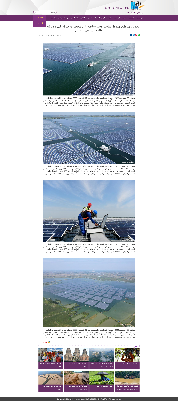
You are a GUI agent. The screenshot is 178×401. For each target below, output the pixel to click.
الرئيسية (140, 18)
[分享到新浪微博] (136, 35)
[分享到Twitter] (134, 35)
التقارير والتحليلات (78, 18)
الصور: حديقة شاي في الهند (105, 386)
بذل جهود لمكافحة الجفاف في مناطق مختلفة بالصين (51, 365)
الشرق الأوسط (120, 18)
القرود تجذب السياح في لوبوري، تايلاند (78, 365)
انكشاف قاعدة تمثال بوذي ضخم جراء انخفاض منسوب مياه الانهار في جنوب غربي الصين (127, 389)
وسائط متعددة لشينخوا (59, 18)
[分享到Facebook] (131, 35)
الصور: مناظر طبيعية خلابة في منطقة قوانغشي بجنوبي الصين (102, 365)
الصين (131, 18)
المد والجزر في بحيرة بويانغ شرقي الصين (52, 387)
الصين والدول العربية (103, 18)
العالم (90, 18)
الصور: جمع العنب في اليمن (130, 363)
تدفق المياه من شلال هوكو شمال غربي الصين (77, 387)
